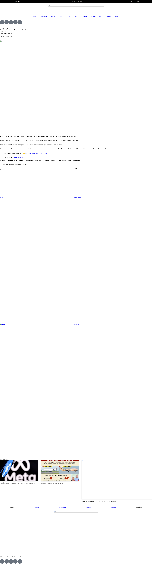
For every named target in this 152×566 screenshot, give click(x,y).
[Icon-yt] (6, 22)
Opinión (67, 16)
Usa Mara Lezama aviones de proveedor (52, 483)
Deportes (93, 16)
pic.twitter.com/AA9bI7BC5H (38, 153)
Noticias (53, 16)
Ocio (60, 16)
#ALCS (27, 153)
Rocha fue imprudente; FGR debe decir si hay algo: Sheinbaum (99, 501)
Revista (117, 16)
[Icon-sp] (20, 22)
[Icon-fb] (2, 22)
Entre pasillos (43, 16)
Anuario (109, 16)
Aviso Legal (62, 507)
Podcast (101, 16)
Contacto (88, 507)
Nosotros (36, 507)
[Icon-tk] (15, 22)
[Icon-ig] (11, 22)
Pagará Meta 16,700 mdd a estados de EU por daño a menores (17, 483)
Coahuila (75, 16)
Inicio (34, 16)
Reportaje (84, 16)
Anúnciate (113, 507)
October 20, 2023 (19, 157)
